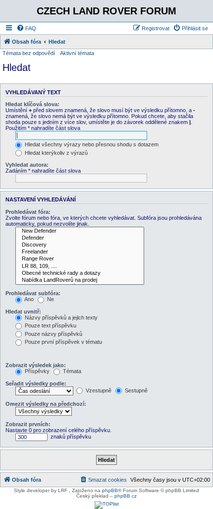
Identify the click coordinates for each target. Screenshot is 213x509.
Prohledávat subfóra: (32, 293)
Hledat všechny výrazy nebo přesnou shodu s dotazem (91, 144)
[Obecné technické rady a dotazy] (79, 273)
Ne (50, 299)
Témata (71, 371)
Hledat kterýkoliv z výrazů (55, 153)
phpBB (110, 490)
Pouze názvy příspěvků (52, 334)
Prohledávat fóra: (28, 212)
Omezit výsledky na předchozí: (45, 404)
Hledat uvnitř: (23, 312)
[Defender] (79, 238)
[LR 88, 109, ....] (79, 266)
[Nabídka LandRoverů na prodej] (79, 280)
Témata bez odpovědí (28, 53)
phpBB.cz (125, 496)
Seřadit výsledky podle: (35, 383)
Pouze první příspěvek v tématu (62, 342)
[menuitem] (26, 28)
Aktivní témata (77, 53)
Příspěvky (36, 371)
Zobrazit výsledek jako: (35, 365)
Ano (28, 299)
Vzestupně (97, 390)
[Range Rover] (79, 258)
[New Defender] (79, 231)
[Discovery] (79, 245)
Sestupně (135, 390)
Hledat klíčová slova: (32, 104)
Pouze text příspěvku (49, 325)
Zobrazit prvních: (28, 424)
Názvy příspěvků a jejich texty (60, 317)
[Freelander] (79, 252)
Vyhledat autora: (27, 165)
